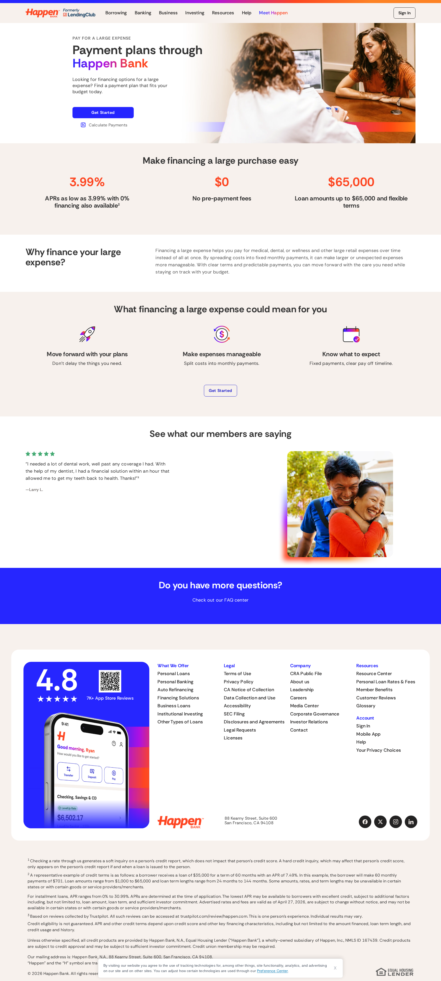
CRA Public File (306, 674)
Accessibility (237, 706)
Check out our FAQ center (220, 600)
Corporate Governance (314, 714)
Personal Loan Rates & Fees (385, 682)
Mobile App (368, 734)
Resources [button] (223, 13)
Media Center (304, 706)
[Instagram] (395, 822)
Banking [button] (143, 13)
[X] (380, 822)
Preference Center (272, 970)
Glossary (365, 706)
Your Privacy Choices (378, 750)
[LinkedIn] (411, 822)
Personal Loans (173, 674)
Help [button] (247, 13)
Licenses (233, 738)
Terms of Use (237, 674)
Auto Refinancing (175, 690)
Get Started (103, 112)
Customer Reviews (376, 698)
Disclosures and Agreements (254, 722)
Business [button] (168, 13)
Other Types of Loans (180, 722)
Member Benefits (374, 690)
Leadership (302, 690)
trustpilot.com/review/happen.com (213, 916)
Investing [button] (194, 13)
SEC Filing (234, 714)
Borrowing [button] (116, 13)
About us (299, 682)
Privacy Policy (239, 682)
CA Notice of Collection (249, 690)
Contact (299, 730)
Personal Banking (175, 682)
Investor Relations (309, 722)
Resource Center (374, 674)
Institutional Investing (180, 714)
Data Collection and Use (249, 698)
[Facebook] (365, 822)
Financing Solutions (178, 698)
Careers (298, 698)
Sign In (404, 13)
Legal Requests (240, 730)
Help (361, 742)
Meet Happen (273, 13)
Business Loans (173, 706)
